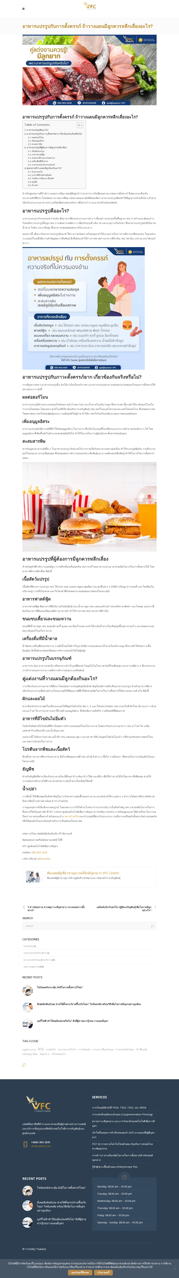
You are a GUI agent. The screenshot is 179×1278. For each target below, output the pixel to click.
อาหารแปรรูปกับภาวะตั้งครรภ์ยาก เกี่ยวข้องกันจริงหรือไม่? (54, 133)
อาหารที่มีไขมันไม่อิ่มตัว (42, 175)
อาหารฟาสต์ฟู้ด (38, 154)
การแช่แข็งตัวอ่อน (125, 1049)
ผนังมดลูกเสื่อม (30, 1054)
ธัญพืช (34, 182)
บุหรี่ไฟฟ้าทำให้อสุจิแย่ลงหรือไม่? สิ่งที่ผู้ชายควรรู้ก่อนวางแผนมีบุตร (72, 1021)
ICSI (41, 1048)
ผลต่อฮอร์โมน (38, 137)
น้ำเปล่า (35, 185)
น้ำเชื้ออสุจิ (141, 1049)
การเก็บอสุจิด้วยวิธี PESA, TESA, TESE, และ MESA (119, 1107)
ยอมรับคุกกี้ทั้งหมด (80, 1272)
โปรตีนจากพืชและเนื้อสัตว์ (43, 178)
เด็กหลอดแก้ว (59, 1054)
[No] (174, 1268)
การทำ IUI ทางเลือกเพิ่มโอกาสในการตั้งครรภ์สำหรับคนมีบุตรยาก (122, 1158)
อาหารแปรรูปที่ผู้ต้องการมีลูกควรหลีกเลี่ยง (47, 147)
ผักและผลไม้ (37, 171)
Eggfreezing (29, 1049)
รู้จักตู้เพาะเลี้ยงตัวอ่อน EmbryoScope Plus (115, 1166)
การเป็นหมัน (84, 1049)
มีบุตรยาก (45, 1054)
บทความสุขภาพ (31, 966)
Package (28, 946)
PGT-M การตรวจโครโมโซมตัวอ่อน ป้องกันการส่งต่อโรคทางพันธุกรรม (122, 1146)
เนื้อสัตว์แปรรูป (38, 151)
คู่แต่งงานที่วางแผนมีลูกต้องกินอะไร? (44, 168)
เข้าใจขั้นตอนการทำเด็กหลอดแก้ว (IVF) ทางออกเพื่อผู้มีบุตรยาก (123, 1135)
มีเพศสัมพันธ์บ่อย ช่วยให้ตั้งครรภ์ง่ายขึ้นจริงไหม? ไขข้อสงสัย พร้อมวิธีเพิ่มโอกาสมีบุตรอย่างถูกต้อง (89, 1004)
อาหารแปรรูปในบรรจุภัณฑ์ (43, 164)
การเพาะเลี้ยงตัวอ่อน (103, 1049)
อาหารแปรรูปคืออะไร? (38, 130)
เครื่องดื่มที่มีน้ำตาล (40, 161)
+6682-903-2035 (40, 1142)
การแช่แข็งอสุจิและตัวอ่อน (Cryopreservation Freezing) (122, 1114)
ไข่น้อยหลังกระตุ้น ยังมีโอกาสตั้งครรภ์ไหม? (60, 987)
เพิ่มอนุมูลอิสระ (38, 140)
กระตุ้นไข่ (51, 1049)
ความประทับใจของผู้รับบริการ (37, 959)
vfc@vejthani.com (41, 1146)
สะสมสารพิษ (37, 144)
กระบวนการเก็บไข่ (67, 1049)
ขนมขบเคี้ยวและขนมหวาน (43, 158)
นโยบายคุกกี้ (103, 1272)
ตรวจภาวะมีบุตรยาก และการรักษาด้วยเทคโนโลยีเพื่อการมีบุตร (123, 1123)
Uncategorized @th (35, 953)
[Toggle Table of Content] (78, 125)
